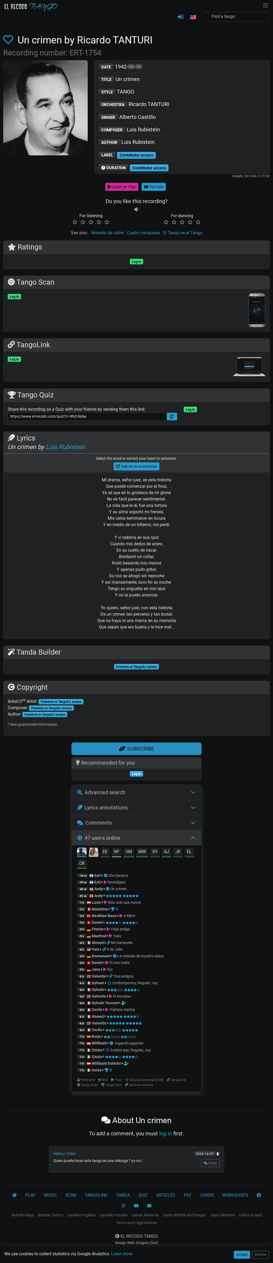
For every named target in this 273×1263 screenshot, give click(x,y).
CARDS (207, 1195)
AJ (166, 851)
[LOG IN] (180, 17)
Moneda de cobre (107, 232)
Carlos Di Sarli (250, 1215)
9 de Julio (115, 949)
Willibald (99, 1043)
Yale (95, 949)
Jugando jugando (128, 1043)
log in (165, 1133)
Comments (98, 823)
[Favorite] (9, 40)
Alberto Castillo (128, 117)
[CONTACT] (149, 1206)
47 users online (103, 838)
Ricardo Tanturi (50, 1215)
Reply (212, 1163)
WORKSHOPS (235, 1195)
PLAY (30, 1195)
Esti (97, 875)
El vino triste (119, 963)
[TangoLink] (109, 943)
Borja (96, 1036)
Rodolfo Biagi (22, 1215)
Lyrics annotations (106, 807)
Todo (116, 936)
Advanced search (105, 792)
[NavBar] (265, 5)
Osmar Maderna (145, 1215)
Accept (242, 1254)
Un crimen (120, 79)
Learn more (122, 1253)
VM (129, 851)
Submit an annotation (138, 466)
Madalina (100, 909)
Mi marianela (122, 943)
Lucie (96, 902)
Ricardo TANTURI (135, 104)
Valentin (99, 976)
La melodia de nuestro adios (140, 956)
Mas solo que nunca (124, 902)
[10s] (136, 209)
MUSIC (50, 1195)
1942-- (121, 66)
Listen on (123, 187)
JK (177, 851)
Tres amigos (124, 976)
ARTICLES (165, 1195)
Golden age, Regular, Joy (130, 1050)
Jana (96, 969)
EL (189, 851)
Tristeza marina (122, 1009)
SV (155, 851)
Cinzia (97, 1050)
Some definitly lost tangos (184, 1215)
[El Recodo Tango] (14, 1195)
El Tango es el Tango (182, 232)
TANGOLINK (96, 1195)
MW (142, 851)
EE (105, 851)
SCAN (70, 1195)
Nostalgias (116, 882)
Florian (98, 929)
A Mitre (129, 916)
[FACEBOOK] (258, 1195)
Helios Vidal (64, 1153)
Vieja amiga (120, 929)
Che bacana (118, 875)
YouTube (155, 187)
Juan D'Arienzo (222, 1215)
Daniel (97, 922)
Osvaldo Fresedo (114, 1215)
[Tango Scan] (106, 875)
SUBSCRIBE (140, 748)
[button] (193, 17)
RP (116, 851)
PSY (188, 1195)
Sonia (97, 1070)
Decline (260, 1254)
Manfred (99, 936)
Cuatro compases (143, 232)
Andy (98, 889)
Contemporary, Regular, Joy (134, 983)
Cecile (97, 1009)
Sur (109, 969)
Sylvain (98, 983)
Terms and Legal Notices (136, 1223)
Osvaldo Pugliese (81, 1215)
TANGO (117, 91)
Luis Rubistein (130, 129)
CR (82, 863)
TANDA (123, 1195)
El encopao (121, 996)
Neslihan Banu (104, 916)
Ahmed (98, 943)
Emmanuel (101, 956)
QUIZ (143, 1195)
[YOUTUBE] (136, 1206)
